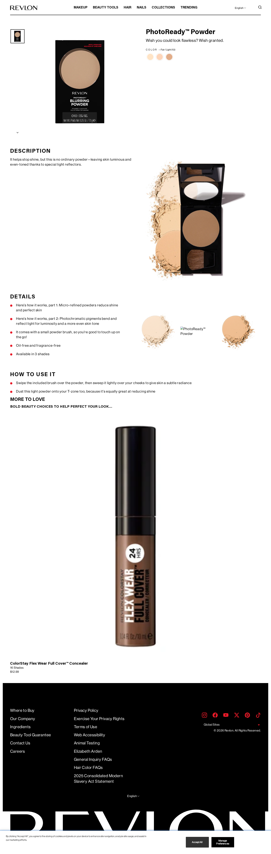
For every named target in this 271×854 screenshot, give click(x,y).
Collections (163, 7)
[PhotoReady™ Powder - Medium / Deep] (169, 57)
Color (160, 49)
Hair (127, 7)
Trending (188, 7)
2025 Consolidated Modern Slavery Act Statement (98, 779)
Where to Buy (22, 710)
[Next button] (17, 132)
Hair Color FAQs (88, 767)
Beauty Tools (105, 7)
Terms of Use (85, 726)
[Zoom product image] (80, 82)
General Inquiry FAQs (93, 759)
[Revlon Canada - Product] (24, 8)
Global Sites (212, 724)
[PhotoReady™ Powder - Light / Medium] (159, 57)
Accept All (197, 842)
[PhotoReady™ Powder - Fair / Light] (150, 57)
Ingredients (20, 726)
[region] (135, 842)
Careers (17, 751)
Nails (141, 7)
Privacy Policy (86, 710)
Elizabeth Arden (88, 751)
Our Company (22, 718)
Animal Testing (87, 743)
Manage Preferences (222, 842)
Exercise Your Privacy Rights (99, 718)
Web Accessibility (89, 735)
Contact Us (20, 743)
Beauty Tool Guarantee (30, 735)
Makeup (80, 7)
